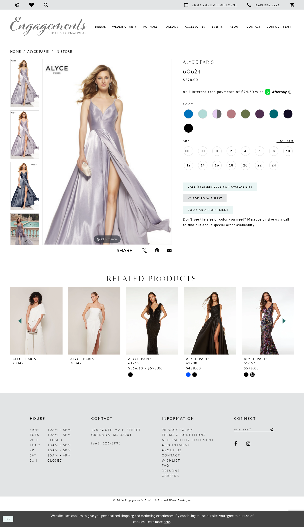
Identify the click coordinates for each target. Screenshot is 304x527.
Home (15, 51)
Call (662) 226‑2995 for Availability (220, 187)
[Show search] (46, 4)
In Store (63, 51)
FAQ (166, 465)
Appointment (176, 445)
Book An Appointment (208, 210)
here (167, 521)
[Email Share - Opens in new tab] (169, 250)
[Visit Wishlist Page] (31, 5)
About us (172, 450)
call (286, 219)
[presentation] (36, 321)
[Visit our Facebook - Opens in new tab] (236, 443)
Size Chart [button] (285, 141)
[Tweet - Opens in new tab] (144, 250)
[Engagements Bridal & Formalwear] (48, 26)
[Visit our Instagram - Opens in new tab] (248, 443)
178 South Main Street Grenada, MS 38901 (116, 432)
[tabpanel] (24, 84)
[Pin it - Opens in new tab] (156, 250)
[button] (17, 4)
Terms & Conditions (184, 434)
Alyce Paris (38, 51)
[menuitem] (17, 4)
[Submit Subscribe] (271, 429)
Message (254, 219)
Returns (171, 470)
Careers (170, 475)
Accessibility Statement (188, 440)
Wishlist (171, 460)
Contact (171, 455)
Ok (8, 518)
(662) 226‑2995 (106, 443)
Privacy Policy (177, 429)
